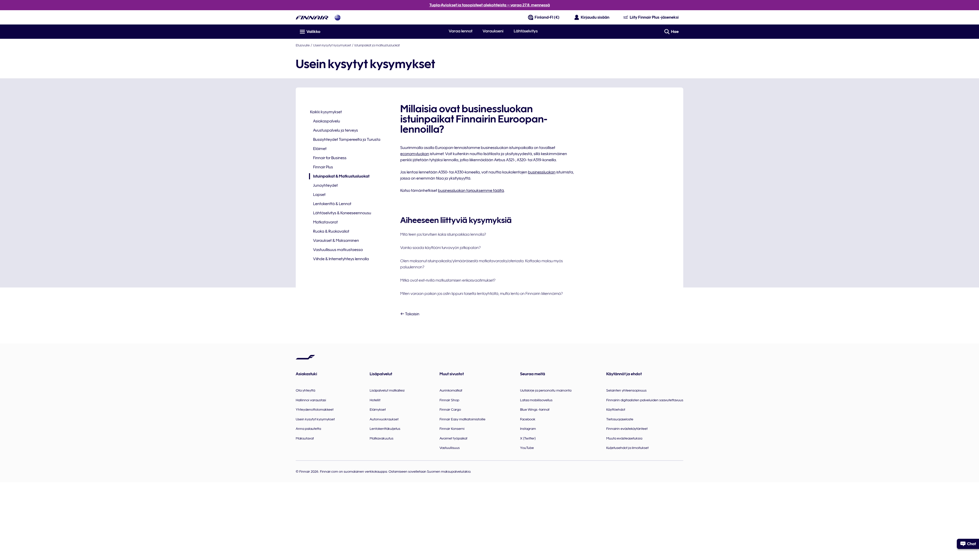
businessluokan (542, 172)
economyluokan (414, 154)
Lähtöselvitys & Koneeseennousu (342, 213)
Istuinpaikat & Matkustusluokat (339, 176)
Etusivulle (303, 45)
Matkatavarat (325, 222)
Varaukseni (493, 31)
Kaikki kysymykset (326, 112)
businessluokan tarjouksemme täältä (471, 190)
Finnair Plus (323, 167)
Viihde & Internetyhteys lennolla (341, 259)
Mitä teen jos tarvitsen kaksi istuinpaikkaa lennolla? (443, 234)
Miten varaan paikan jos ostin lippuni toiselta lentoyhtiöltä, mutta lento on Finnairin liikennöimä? (481, 293)
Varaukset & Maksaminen (336, 240)
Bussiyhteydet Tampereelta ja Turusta (346, 139)
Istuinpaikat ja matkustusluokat (377, 45)
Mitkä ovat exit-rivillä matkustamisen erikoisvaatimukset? (447, 280)
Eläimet (320, 148)
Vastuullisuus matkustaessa (338, 249)
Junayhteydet (325, 185)
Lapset (319, 194)
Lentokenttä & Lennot (332, 204)
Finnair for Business (329, 158)
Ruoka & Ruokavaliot (331, 231)
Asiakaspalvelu (326, 121)
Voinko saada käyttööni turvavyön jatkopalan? (440, 247)
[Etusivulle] (312, 17)
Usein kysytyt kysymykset (332, 45)
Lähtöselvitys (526, 31)
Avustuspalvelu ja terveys (335, 130)
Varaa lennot (460, 31)
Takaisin (411, 314)
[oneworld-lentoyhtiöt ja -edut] (337, 17)
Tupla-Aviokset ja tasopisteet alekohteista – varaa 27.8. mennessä (489, 5)
